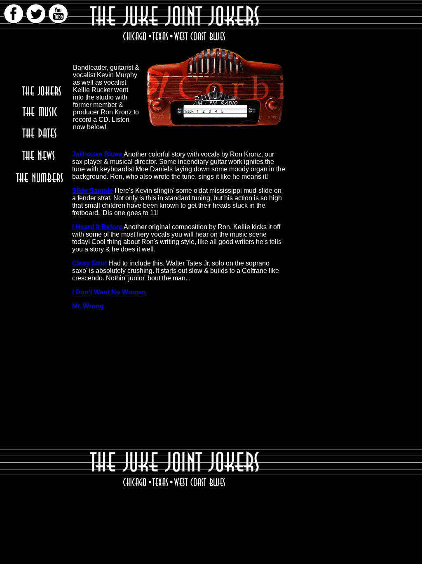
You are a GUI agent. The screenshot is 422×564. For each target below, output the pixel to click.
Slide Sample (92, 190)
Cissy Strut (89, 263)
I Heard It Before (97, 226)
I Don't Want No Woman (109, 292)
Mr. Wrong (88, 306)
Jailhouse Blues (97, 154)
